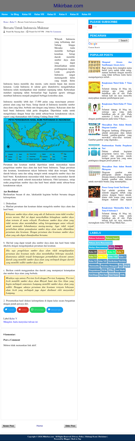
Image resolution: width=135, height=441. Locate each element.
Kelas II (118, 247)
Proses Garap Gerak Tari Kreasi (115, 187)
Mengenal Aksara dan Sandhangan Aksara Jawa (117, 63)
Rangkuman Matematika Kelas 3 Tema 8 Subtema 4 (117, 209)
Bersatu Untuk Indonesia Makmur (26, 28)
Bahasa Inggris (112, 238)
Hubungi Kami (91, 437)
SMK (122, 274)
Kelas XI (74, 14)
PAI (120, 265)
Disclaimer (102, 437)
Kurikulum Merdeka (117, 261)
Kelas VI (92, 256)
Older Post (70, 426)
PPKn (111, 270)
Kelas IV (102, 252)
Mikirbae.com (68, 5)
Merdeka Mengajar (109, 265)
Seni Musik (120, 270)
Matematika (94, 265)
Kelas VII (26, 14)
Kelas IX (51, 14)
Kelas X (63, 14)
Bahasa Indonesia (96, 238)
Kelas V (13, 22)
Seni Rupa (93, 274)
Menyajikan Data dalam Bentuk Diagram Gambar (117, 126)
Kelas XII (86, 14)
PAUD (127, 265)
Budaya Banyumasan (98, 247)
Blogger (67, 439)
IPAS (111, 247)
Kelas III (93, 252)
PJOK (104, 270)
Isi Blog (15, 14)
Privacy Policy (78, 437)
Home (5, 14)
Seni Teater (114, 274)
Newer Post (8, 426)
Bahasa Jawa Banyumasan (100, 242)
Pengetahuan (94, 270)
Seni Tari (103, 274)
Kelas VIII (39, 14)
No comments (55, 32)
